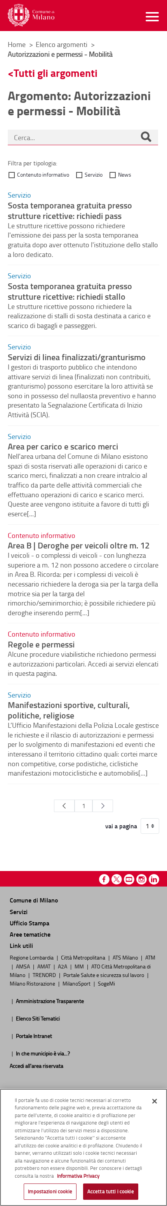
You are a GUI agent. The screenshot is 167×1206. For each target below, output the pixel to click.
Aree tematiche (30, 934)
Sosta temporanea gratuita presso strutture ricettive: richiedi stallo (70, 290)
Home (17, 44)
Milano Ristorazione (33, 983)
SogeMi (106, 983)
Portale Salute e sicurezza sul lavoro (104, 975)
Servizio (94, 174)
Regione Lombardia (32, 957)
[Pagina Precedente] (64, 806)
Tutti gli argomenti (55, 72)
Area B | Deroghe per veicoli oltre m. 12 (79, 545)
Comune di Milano (34, 899)
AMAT (44, 966)
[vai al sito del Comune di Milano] (31, 15)
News (124, 174)
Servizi (19, 911)
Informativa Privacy (78, 1175)
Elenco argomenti (62, 44)
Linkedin (154, 879)
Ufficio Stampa (29, 922)
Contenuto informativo (43, 174)
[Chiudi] (154, 1101)
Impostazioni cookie (50, 1191)
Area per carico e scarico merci (63, 446)
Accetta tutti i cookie (110, 1191)
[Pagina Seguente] (102, 806)
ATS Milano (126, 957)
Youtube (129, 879)
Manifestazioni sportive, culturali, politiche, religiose (69, 709)
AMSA (23, 966)
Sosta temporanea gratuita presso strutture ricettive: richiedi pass (70, 210)
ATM (150, 957)
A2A (63, 966)
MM (80, 966)
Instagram (141, 879)
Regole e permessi (41, 644)
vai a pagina (121, 826)
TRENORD (45, 975)
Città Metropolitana (83, 957)
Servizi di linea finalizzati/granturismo (77, 357)
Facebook (104, 879)
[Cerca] (146, 137)
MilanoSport (77, 983)
